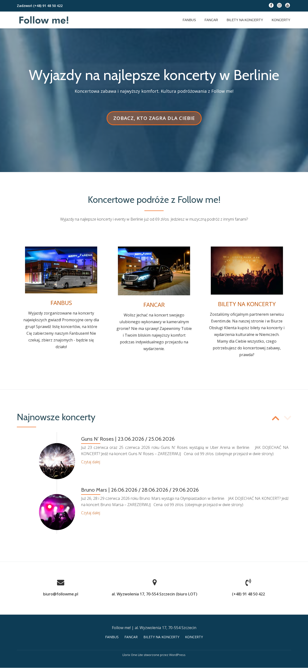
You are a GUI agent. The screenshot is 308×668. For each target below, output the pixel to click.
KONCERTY (281, 20)
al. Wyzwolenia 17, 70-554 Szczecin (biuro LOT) (154, 594)
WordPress (177, 655)
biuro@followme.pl (60, 594)
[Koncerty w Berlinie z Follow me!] (44, 20)
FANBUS (189, 20)
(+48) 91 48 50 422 (48, 5)
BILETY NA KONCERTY (245, 20)
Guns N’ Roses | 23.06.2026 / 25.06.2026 (128, 439)
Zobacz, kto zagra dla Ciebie (154, 120)
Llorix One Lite (133, 655)
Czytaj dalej (90, 461)
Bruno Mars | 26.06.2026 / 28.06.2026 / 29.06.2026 (140, 490)
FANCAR (211, 20)
